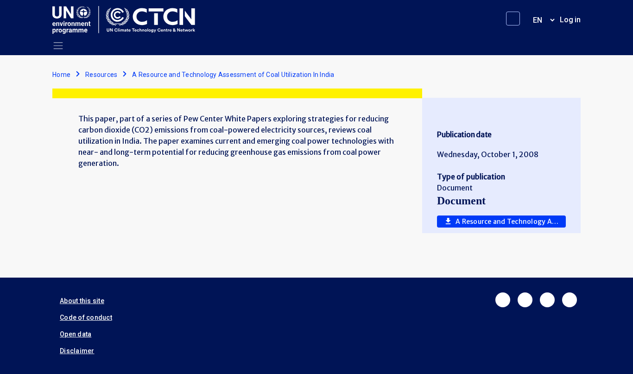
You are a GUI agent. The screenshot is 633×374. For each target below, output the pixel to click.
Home (61, 74)
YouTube (569, 300)
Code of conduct (86, 317)
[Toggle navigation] (58, 45)
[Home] (127, 20)
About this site (82, 300)
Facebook (503, 300)
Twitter (525, 300)
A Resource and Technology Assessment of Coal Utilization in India (511, 221)
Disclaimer (77, 351)
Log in (570, 19)
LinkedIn (547, 300)
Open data (75, 334)
